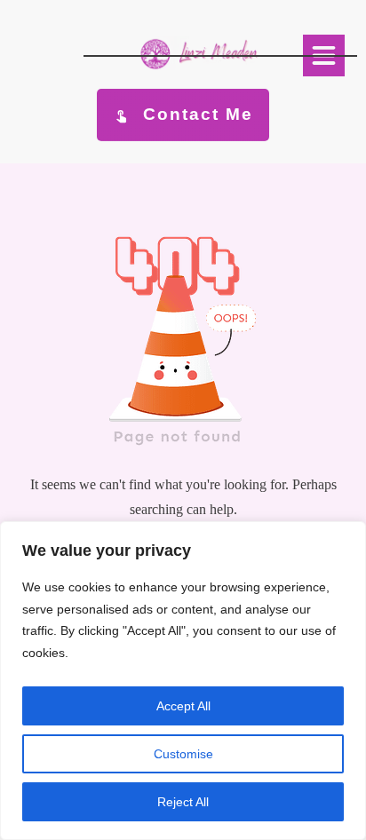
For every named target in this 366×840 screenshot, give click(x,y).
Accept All (183, 706)
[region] (183, 680)
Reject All (183, 802)
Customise (183, 754)
